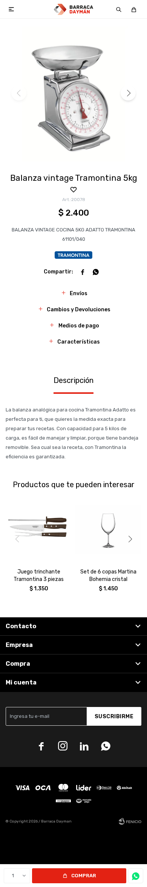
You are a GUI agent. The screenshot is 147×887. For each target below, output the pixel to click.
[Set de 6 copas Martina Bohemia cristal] (108, 530)
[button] (118, 9)
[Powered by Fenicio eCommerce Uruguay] (130, 821)
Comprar (83, 875)
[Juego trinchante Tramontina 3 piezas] (39, 530)
